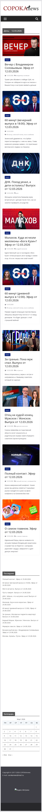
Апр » (10, 755)
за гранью (19, 370)
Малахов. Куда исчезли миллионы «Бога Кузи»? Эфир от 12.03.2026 (21, 241)
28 (31, 745)
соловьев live (31, 481)
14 (31, 736)
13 (26, 736)
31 (10, 749)
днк (17, 193)
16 (5, 740)
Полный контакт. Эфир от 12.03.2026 (20, 475)
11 (15, 736)
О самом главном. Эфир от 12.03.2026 (21, 530)
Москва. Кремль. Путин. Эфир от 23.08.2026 (19, 636)
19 (21, 740)
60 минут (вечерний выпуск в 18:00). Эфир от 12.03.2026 (21, 123)
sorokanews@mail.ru (16, 775)
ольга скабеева (29, 134)
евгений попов (18, 134)
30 (5, 749)
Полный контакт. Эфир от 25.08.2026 (16, 579)
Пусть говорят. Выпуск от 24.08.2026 (16, 592)
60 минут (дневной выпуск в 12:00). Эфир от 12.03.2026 (21, 296)
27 (26, 745)
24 (10, 745)
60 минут (9, 134)
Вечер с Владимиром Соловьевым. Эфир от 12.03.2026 (19, 67)
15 (37, 736)
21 (31, 740)
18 (15, 740)
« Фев (4, 755)
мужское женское (22, 426)
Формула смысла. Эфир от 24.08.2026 (16, 626)
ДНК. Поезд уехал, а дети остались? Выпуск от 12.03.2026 (20, 185)
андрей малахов (21, 249)
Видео (8, 60)
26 (21, 745)
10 (10, 736)
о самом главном (21, 536)
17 (10, 740)
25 (15, 745)
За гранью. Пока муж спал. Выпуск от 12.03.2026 (19, 362)
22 (37, 740)
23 (5, 745)
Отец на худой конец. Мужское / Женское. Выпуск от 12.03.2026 (19, 418)
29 (37, 745)
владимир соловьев (22, 75)
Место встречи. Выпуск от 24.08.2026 (16, 589)
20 (26, 740)
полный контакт (21, 481)
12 (21, 736)
